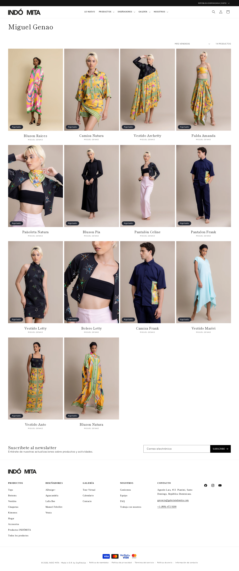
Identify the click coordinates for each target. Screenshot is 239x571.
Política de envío (164, 563)
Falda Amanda (203, 135)
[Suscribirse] (220, 449)
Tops (10, 490)
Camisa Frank (147, 328)
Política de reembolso (99, 563)
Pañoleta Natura (35, 232)
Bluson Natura (91, 424)
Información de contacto (186, 563)
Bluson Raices (35, 136)
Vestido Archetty (147, 135)
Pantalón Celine (147, 232)
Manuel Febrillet (54, 507)
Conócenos (125, 490)
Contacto (87, 501)
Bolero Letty (91, 328)
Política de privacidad (122, 563)
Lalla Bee (50, 501)
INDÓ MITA (54, 563)
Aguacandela (52, 495)
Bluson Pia (91, 232)
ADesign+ (51, 490)
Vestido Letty (35, 328)
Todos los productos (18, 535)
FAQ (122, 501)
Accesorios (13, 524)
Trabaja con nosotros (130, 507)
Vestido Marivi (204, 328)
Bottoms (12, 495)
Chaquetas (13, 507)
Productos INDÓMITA (19, 530)
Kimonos (12, 512)
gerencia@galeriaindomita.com (173, 500)
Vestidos (12, 501)
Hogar (11, 518)
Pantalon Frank (203, 232)
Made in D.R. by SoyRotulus (73, 563)
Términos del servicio (144, 563)
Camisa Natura (91, 135)
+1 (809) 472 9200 (166, 506)
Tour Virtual (89, 490)
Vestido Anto (35, 424)
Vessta (49, 512)
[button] (106, 12)
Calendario (88, 495)
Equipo (123, 495)
